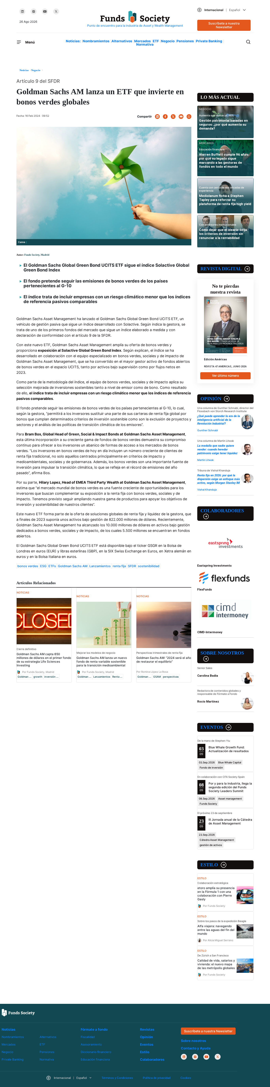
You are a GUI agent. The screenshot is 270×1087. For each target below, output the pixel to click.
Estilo (209, 864)
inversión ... (51, 676)
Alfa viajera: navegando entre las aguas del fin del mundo (215, 929)
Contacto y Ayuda (196, 1048)
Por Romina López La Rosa (152, 671)
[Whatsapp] (189, 116)
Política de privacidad (156, 1078)
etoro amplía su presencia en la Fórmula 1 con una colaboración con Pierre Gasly (216, 893)
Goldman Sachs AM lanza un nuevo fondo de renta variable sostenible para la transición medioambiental (101, 661)
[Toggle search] (248, 41)
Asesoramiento (91, 1044)
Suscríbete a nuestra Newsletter (224, 25)
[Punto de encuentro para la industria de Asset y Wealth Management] (135, 19)
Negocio (168, 41)
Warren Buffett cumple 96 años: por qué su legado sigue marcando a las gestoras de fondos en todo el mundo (224, 161)
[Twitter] (56, 11)
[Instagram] (34, 11)
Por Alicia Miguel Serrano (218, 940)
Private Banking (209, 41)
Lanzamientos (100, 566)
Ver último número (225, 376)
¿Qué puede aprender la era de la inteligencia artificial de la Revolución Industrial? (218, 419)
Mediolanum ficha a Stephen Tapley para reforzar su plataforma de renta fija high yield (225, 200)
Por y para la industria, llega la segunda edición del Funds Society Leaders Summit (230, 787)
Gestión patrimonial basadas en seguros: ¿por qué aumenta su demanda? (223, 125)
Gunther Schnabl (207, 430)
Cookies (185, 1078)
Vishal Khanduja (207, 489)
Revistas (147, 1029)
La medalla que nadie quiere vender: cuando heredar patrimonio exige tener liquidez (217, 449)
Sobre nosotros (222, 653)
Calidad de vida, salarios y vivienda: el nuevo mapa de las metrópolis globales (216, 964)
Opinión (210, 398)
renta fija (119, 566)
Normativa (145, 44)
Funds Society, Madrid (36, 254)
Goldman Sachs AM (72, 566)
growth (37, 676)
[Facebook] (165, 116)
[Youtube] (45, 11)
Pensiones (185, 41)
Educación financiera (95, 1059)
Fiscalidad (88, 1037)
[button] (224, 10)
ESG (43, 566)
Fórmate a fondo (94, 1029)
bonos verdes (27, 566)
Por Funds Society (214, 905)
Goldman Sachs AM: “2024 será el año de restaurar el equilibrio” (163, 659)
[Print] (181, 116)
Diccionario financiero (96, 1052)
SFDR (132, 566)
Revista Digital (221, 268)
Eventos (211, 727)
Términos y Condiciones (117, 1078)
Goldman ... (24, 676)
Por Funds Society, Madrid (38, 671)
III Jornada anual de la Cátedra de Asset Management (230, 821)
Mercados (142, 41)
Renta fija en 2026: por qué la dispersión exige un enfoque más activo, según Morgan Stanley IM (218, 479)
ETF (156, 41)
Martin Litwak (205, 460)
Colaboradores (222, 510)
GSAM (157, 676)
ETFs (52, 566)
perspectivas (171, 676)
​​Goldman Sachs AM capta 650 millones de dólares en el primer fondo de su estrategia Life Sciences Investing (44, 659)
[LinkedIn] (22, 11)
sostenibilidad (148, 566)
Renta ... (117, 676)
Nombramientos (96, 41)
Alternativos (121, 41)
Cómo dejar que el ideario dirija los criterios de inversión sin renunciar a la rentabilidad (223, 234)
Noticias (8, 1029)
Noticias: (73, 41)
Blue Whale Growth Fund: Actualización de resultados (229, 749)
